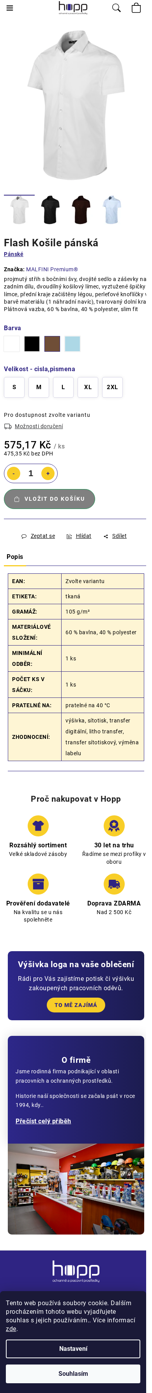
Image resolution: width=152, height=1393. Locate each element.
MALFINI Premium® (52, 269)
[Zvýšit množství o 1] (48, 473)
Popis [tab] (15, 556)
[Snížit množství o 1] (13, 473)
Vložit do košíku (55, 499)
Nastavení (73, 1348)
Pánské (13, 254)
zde (11, 1329)
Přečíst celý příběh (43, 1121)
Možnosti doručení (39, 426)
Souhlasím (73, 1373)
